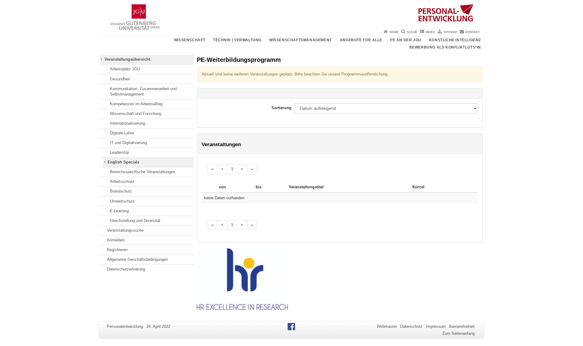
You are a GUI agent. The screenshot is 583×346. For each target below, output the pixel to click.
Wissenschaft (189, 40)
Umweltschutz (122, 201)
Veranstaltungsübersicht (127, 59)
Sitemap (450, 32)
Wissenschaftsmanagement (300, 40)
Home (394, 32)
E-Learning (119, 211)
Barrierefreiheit (462, 326)
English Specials (123, 162)
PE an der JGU (405, 40)
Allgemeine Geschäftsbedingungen (137, 259)
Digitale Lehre (122, 133)
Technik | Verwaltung (237, 40)
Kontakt (472, 32)
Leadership (119, 152)
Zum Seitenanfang (458, 333)
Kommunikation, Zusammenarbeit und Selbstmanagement (143, 91)
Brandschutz (121, 191)
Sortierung (281, 108)
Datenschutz (411, 326)
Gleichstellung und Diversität (135, 220)
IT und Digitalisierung (128, 142)
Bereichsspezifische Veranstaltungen (142, 172)
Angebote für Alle (361, 40)
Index (430, 32)
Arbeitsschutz (122, 181)
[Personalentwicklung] (291, 13)
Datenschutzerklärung (126, 269)
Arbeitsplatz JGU (125, 69)
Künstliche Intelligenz (455, 40)
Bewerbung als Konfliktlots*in (445, 47)
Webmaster (387, 326)
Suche (412, 32)
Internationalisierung (127, 123)
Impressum (436, 326)
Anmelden (115, 240)
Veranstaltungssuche (125, 230)
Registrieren (117, 249)
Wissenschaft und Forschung (135, 113)
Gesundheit (120, 79)
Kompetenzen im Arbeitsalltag (136, 104)
